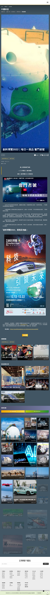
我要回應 (25, 335)
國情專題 (18, 582)
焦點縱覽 (3, 582)
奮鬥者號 (12, 158)
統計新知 (26, 575)
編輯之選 (11, 585)
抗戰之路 (18, 590)
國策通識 (18, 589)
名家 (10, 584)
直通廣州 (11, 576)
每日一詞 (41, 576)
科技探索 (10, 6)
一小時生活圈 (12, 575)
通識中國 (26, 571)
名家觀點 (11, 582)
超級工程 (8, 11)
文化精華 (41, 571)
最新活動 (26, 586)
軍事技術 (19, 11)
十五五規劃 (19, 585)
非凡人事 (19, 355)
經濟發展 (3, 585)
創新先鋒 (33, 575)
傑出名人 (24, 355)
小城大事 (33, 576)
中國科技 (5, 6)
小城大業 (18, 586)
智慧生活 (3, 11)
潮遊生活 (18, 571)
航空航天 (13, 11)
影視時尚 (18, 575)
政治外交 (3, 584)
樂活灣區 (3, 356)
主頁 (2, 6)
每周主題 (26, 582)
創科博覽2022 (5, 158)
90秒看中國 (19, 584)
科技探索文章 (5, 364)
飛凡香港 (8, 356)
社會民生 (3, 586)
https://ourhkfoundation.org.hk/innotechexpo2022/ (24, 329)
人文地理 (26, 576)
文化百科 (41, 575)
